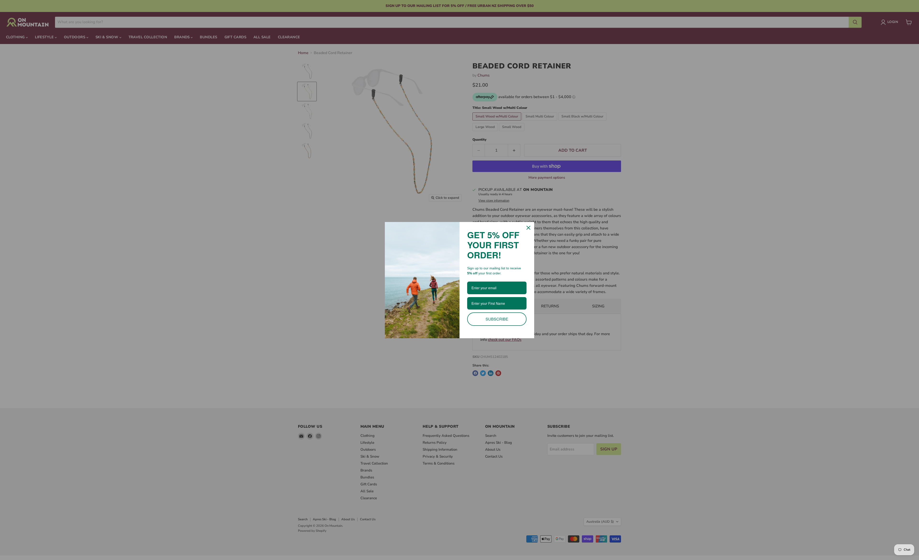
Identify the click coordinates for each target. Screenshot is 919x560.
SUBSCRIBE (497, 319)
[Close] (528, 227)
